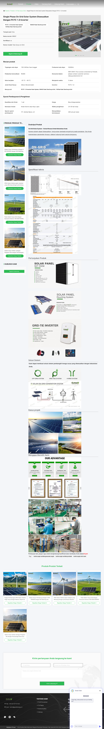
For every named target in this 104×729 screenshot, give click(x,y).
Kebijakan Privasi (10, 727)
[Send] (100, 726)
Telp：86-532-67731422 (13, 703)
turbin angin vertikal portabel (64, 556)
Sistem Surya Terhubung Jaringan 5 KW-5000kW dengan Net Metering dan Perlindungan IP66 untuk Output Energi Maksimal (39, 598)
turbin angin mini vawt (80, 556)
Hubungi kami (59, 4)
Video (36, 4)
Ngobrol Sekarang (14, 54)
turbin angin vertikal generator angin (44, 556)
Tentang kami (46, 4)
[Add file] (72, 726)
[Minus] (100, 691)
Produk (28, 4)
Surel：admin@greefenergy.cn (14, 707)
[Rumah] (10, 4)
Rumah (20, 4)
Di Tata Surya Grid (20, 10)
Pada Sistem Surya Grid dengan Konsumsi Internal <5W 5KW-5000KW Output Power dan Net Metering (14, 218)
